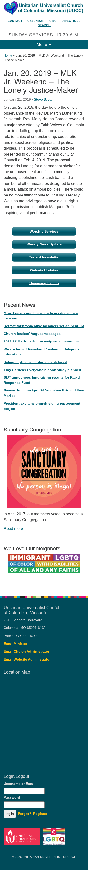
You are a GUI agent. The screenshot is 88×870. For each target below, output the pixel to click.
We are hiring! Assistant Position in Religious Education (41, 351)
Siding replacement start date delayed (35, 362)
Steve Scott (43, 99)
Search (44, 25)
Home (8, 55)
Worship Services (44, 231)
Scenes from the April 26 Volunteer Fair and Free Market (44, 393)
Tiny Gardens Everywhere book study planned (42, 370)
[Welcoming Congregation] (55, 836)
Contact (15, 21)
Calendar (35, 21)
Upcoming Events (44, 283)
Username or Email (19, 784)
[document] (44, 320)
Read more (13, 529)
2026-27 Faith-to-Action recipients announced (42, 341)
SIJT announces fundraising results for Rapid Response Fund (42, 380)
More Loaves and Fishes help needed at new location (41, 315)
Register (40, 814)
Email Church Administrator (26, 651)
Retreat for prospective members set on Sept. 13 (44, 326)
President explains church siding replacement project (42, 406)
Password (12, 797)
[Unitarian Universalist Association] (23, 836)
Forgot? (24, 814)
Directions (71, 21)
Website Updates (44, 270)
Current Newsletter (44, 257)
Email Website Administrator (27, 659)
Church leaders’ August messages (32, 334)
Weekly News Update (44, 244)
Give (53, 21)
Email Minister (15, 643)
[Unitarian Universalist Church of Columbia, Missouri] (44, 8)
